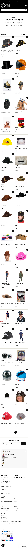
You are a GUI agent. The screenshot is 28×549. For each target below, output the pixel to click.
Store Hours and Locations (6, 501)
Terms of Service (4, 513)
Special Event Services (5, 511)
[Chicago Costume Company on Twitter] (21, 477)
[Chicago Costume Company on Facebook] (17, 477)
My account (3, 517)
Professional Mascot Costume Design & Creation (11, 521)
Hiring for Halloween (5, 503)
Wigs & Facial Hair (17, 503)
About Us (3, 504)
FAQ (2, 506)
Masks (15, 506)
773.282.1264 (4, 489)
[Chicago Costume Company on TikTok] (24, 477)
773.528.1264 (4, 484)
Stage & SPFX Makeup (18, 504)
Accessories (16, 508)
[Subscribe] (23, 443)
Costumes (16, 501)
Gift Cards (3, 515)
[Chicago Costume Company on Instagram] (14, 477)
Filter (4, 34)
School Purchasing (5, 508)
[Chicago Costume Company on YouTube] (19, 477)
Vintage (15, 510)
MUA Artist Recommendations (7, 510)
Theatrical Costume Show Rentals (8, 523)
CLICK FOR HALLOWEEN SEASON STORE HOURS (6, 493)
